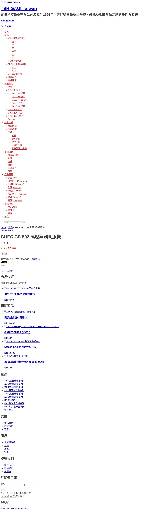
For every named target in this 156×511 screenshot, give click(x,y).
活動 (10, 86)
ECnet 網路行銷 (8, 496)
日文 (6, 216)
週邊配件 (12, 77)
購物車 (11, 210)
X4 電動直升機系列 (13, 387)
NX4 (14, 70)
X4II (14, 51)
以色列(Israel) (15, 190)
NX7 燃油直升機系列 (14, 403)
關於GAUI (9, 465)
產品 (6, 35)
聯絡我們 (8, 468)
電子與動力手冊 (19, 148)
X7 (13, 41)
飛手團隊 (8, 174)
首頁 (6, 31)
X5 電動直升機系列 (13, 384)
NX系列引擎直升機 (17, 64)
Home (3, 227)
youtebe (20, 508)
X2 (13, 57)
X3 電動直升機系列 (13, 393)
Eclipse (11, 119)
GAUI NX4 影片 (15, 116)
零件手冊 (16, 142)
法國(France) (14, 187)
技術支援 (8, 122)
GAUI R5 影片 (15, 109)
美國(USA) (13, 177)
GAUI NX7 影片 (15, 112)
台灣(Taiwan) (14, 197)
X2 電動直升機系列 (13, 397)
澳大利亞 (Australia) (18, 180)
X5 (13, 44)
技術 (10, 164)
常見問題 (12, 125)
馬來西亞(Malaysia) (17, 193)
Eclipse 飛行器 (15, 73)
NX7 (14, 67)
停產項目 (12, 168)
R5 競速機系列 (15, 60)
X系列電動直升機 (16, 38)
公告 (10, 171)
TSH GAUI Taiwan (19, 8)
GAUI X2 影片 (18, 106)
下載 (10, 132)
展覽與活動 (9, 442)
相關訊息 (8, 151)
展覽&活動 (13, 155)
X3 (13, 54)
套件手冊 (16, 138)
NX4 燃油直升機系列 (14, 406)
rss (26, 508)
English (8, 26)
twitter (13, 508)
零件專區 (12, 80)
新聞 (10, 158)
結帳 (10, 213)
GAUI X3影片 (18, 103)
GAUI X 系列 (14, 90)
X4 (13, 47)
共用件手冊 (17, 145)
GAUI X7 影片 (18, 93)
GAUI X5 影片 (18, 96)
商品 (10, 227)
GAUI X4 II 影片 (20, 99)
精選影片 (8, 83)
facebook (5, 508)
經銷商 (7, 471)
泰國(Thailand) (15, 200)
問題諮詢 (12, 129)
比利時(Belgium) (16, 184)
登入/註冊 (12, 206)
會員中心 (8, 203)
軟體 (14, 135)
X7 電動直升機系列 (13, 380)
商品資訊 (8, 271)
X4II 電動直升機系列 (14, 390)
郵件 (3, 484)
